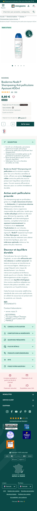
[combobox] (18, 12)
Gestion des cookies (13, 491)
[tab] (18, 394)
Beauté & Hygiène (12, 16)
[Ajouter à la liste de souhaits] (13, 97)
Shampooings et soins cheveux (9, 19)
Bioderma (5, 78)
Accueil (2, 16)
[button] (12, 68)
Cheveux (21, 16)
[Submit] (34, 12)
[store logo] (18, 8)
